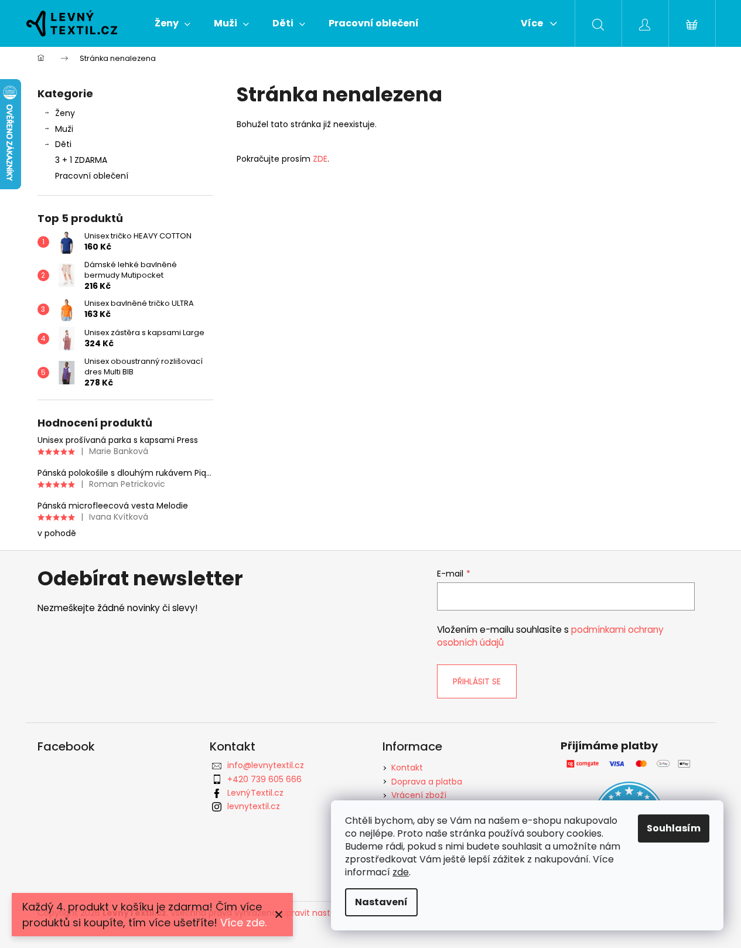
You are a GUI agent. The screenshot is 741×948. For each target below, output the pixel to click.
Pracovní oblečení (91, 176)
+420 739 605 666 (264, 779)
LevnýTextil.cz (255, 793)
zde (400, 872)
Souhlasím (674, 828)
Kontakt (407, 767)
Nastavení (381, 902)
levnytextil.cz (253, 806)
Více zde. (243, 922)
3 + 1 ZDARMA (81, 160)
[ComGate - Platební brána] (629, 764)
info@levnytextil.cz (265, 765)
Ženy (65, 113)
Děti (63, 144)
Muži (64, 129)
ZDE (318, 159)
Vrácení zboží (418, 795)
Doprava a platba (426, 781)
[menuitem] (172, 23)
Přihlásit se (477, 681)
